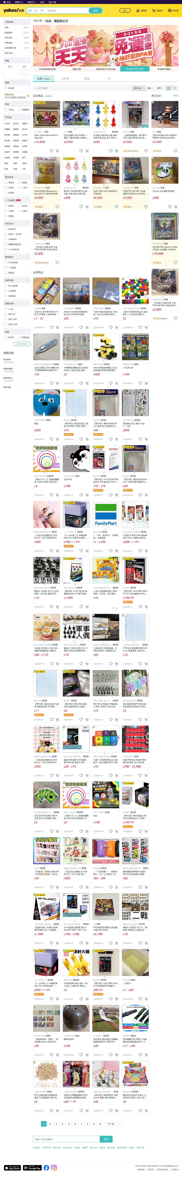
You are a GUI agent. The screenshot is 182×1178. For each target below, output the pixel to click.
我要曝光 (48, 96)
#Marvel (57, 1147)
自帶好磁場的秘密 (47, 68)
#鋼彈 (84, 1147)
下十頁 (110, 1123)
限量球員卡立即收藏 (105, 68)
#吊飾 (131, 1147)
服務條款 (141, 1169)
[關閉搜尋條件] (42, 10)
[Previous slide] (64, 114)
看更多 (176, 95)
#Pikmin (93, 1147)
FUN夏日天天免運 (134, 68)
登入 (125, 10)
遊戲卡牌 (76, 68)
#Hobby (36, 1147)
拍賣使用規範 (162, 1169)
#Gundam (67, 1147)
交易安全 (175, 1169)
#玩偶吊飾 (122, 1147)
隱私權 (151, 1169)
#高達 (77, 1147)
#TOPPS (47, 1147)
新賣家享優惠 (164, 68)
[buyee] (17, 95)
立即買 (65, 78)
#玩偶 (102, 1147)
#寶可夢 (140, 1147)
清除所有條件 (22, 344)
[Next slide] (88, 114)
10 (100, 1123)
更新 (176, 1166)
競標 (87, 78)
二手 (108, 78)
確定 (24, 73)
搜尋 (106, 1139)
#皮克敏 (111, 1147)
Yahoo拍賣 (13, 10)
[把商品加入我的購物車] (57, 151)
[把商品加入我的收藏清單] (51, 151)
